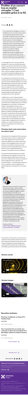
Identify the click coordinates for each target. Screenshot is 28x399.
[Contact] (19, 2)
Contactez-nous (13, 352)
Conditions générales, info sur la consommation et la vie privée (13, 384)
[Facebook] (12, 25)
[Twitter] (17, 359)
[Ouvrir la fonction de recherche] (22, 2)
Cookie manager (19, 385)
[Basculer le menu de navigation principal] (25, 2)
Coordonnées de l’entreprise (13, 387)
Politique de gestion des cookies (8, 385)
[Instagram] (22, 359)
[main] (14, 174)
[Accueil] (5, 2)
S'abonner (3, 369)
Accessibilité (3, 387)
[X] (10, 25)
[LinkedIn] (7, 25)
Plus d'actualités (12, 341)
